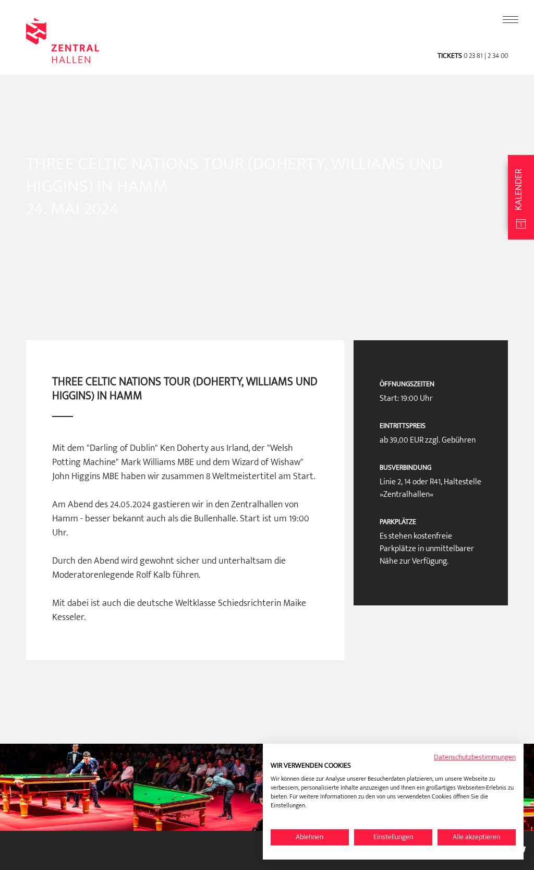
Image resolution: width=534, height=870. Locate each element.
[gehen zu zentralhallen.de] (62, 59)
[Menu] (510, 20)
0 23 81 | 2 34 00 (485, 56)
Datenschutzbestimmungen (475, 757)
